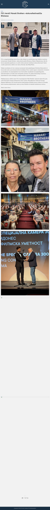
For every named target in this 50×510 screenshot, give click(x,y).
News (2, 11)
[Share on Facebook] (24, 498)
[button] (2, 4)
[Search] (48, 4)
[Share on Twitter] (25, 498)
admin (12, 20)
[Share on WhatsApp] (22, 498)
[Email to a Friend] (27, 498)
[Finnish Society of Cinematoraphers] (25, 4)
